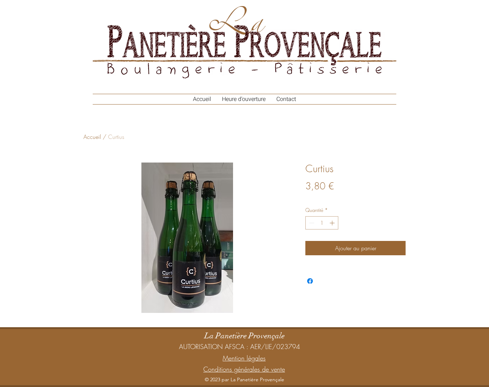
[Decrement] (310, 223)
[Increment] (332, 223)
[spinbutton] (321, 223)
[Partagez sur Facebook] (310, 281)
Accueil (92, 137)
